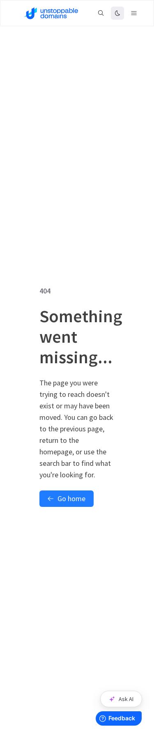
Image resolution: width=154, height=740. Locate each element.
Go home (71, 498)
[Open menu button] (133, 13)
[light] (117, 13)
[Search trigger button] (101, 13)
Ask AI (126, 699)
